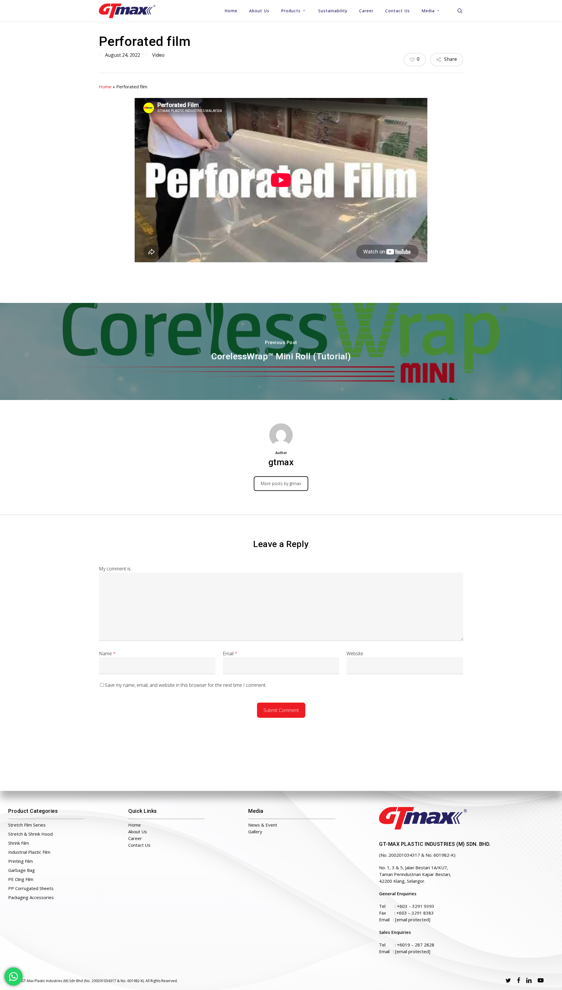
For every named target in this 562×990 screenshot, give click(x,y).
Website (355, 653)
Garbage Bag (21, 870)
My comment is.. (115, 568)
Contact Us (139, 845)
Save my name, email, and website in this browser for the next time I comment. (185, 685)
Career (135, 838)
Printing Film (20, 861)
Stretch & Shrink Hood (30, 834)
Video (158, 55)
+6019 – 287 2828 (415, 945)
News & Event (262, 825)
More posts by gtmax (281, 483)
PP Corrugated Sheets (31, 888)
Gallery (255, 831)
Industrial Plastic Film (29, 852)
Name (107, 653)
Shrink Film (18, 843)
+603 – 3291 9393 (415, 906)
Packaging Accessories (31, 897)
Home (105, 86)
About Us (137, 831)
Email (230, 653)
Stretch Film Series (27, 825)
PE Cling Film (20, 879)
